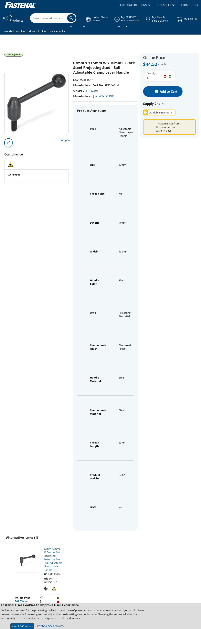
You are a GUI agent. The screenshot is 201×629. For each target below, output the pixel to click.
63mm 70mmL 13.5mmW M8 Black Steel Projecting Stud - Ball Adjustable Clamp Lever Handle (53, 559)
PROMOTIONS (189, 5)
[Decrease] (165, 76)
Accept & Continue (22, 626)
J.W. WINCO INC (103, 96)
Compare (65, 140)
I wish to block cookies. (50, 626)
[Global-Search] (71, 18)
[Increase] (169, 76)
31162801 (92, 90)
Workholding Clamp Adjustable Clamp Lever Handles (34, 31)
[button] (134, 5)
